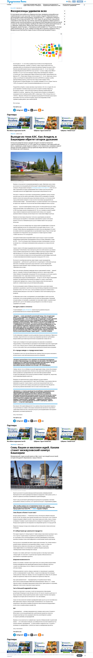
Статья (9, 4)
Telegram (80, 1)
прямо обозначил (27, 309)
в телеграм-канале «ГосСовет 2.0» (40, 187)
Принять (79, 655)
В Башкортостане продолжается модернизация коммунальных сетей (51, 5)
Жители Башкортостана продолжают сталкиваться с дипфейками (71, 5)
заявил (34, 509)
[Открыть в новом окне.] (18, 110)
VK (74, 1)
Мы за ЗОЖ (13, 8)
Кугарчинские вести (16, 1)
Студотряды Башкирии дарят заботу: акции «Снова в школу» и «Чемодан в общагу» (32, 5)
